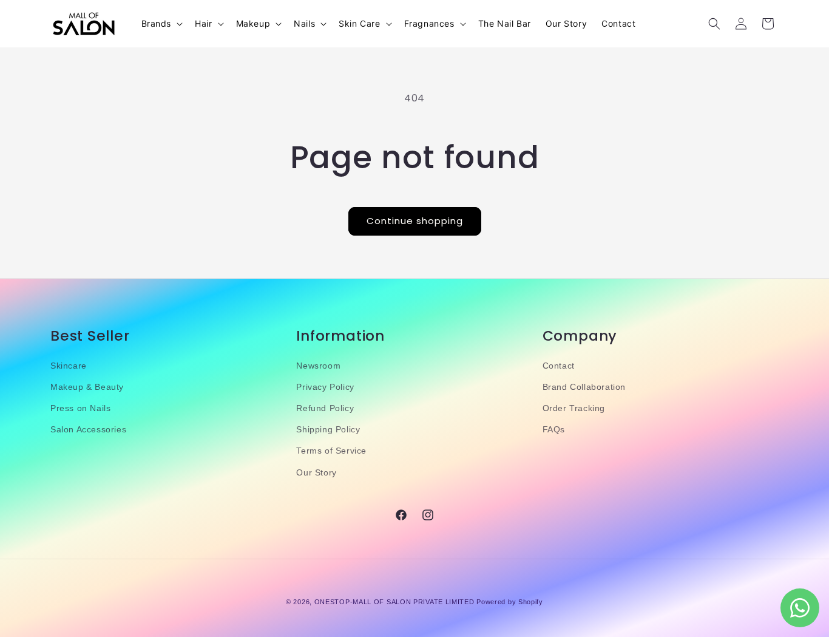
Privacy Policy (325, 387)
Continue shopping (415, 220)
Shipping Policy (328, 429)
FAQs (554, 429)
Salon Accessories (88, 429)
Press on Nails (80, 408)
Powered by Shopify (509, 601)
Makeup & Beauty (87, 387)
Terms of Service (331, 450)
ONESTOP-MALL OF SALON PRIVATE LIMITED (394, 601)
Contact (559, 365)
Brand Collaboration (584, 387)
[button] (161, 23)
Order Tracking (574, 408)
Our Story (316, 472)
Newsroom (318, 365)
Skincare (68, 365)
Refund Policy (325, 408)
